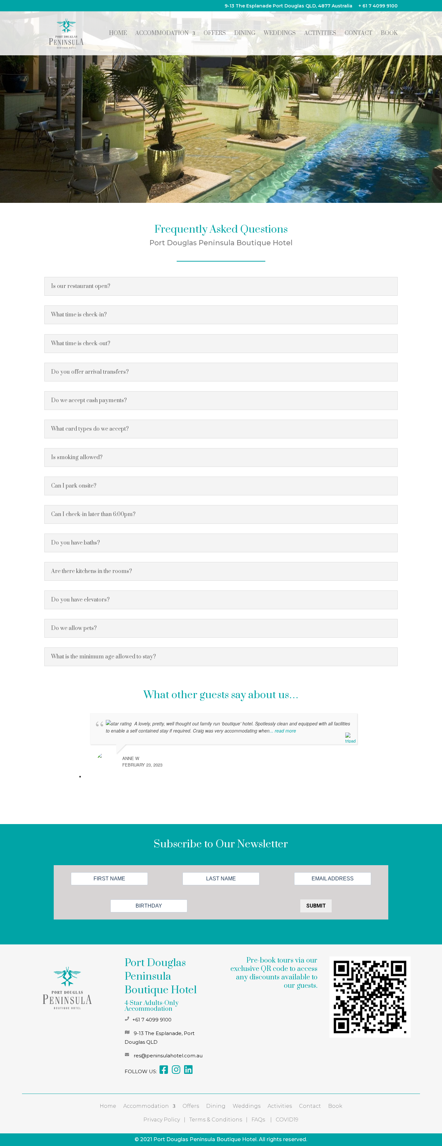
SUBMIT (316, 906)
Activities (320, 34)
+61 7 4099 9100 (151, 1020)
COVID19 (287, 1120)
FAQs (258, 1120)
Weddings (280, 34)
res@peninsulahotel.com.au (168, 1055)
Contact (358, 34)
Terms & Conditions (215, 1120)
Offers (215, 34)
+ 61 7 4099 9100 (378, 6)
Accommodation (162, 34)
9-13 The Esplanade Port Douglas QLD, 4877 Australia (288, 6)
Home (118, 34)
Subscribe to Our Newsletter (221, 845)
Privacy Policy (161, 1120)
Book (389, 34)
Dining (244, 34)
